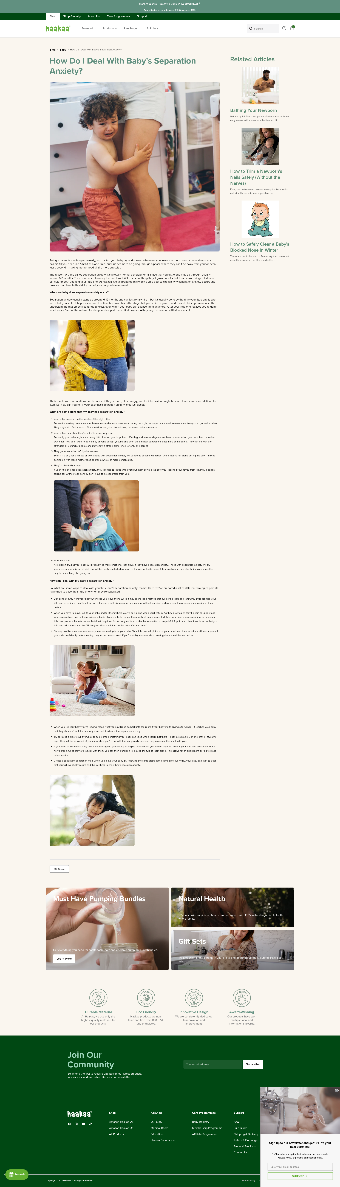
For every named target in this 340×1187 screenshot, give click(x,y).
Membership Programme (207, 1128)
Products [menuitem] (108, 28)
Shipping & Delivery (246, 1134)
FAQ (236, 1121)
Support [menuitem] (142, 16)
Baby (63, 49)
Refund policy (248, 1180)
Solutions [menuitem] (153, 28)
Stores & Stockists (245, 1146)
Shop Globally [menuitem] (72, 16)
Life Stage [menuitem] (130, 28)
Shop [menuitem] (53, 16)
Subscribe (252, 1064)
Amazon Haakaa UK (121, 1128)
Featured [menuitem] (87, 28)
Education (157, 1134)
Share (61, 869)
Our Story (156, 1121)
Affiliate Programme (204, 1134)
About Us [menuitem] (94, 16)
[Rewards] (17, 1174)
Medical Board (159, 1128)
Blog (52, 49)
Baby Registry (200, 1121)
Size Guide (240, 1128)
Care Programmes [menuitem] (118, 16)
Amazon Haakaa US (121, 1121)
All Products (116, 1134)
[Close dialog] (337, 1090)
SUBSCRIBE (300, 1176)
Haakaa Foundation (163, 1140)
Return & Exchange (245, 1140)
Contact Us (240, 1152)
